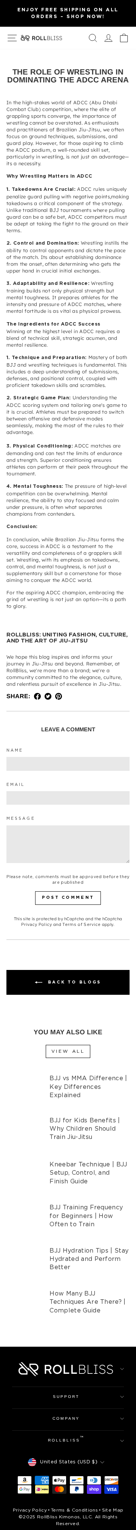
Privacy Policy (36, 925)
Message (20, 819)
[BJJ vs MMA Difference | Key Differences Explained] (24, 1091)
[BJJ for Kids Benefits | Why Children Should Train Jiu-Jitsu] (24, 1135)
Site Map (113, 1510)
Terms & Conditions (74, 1510)
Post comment (68, 898)
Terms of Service (81, 925)
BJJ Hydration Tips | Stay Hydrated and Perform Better (88, 1259)
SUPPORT (66, 1397)
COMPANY (66, 1418)
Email (15, 785)
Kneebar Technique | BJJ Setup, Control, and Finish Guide (88, 1173)
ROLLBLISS (66, 1439)
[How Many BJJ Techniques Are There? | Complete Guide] (24, 1307)
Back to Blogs (73, 982)
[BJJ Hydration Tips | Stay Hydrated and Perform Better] (24, 1264)
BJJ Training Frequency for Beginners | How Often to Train (86, 1216)
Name (14, 750)
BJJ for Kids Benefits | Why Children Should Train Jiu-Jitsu (84, 1129)
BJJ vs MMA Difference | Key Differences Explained (88, 1087)
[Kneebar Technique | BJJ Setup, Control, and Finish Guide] (24, 1178)
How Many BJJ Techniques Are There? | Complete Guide (87, 1302)
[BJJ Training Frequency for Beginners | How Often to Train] (24, 1221)
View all (68, 1051)
